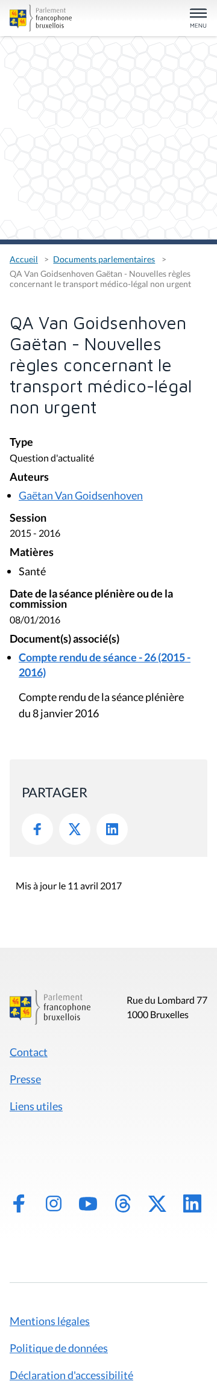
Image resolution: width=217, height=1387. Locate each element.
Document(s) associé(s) (64, 639)
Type (21, 442)
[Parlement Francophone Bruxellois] (41, 18)
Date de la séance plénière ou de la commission (91, 599)
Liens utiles (36, 1106)
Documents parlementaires (104, 259)
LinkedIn (112, 829)
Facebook (37, 829)
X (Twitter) (157, 1203)
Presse (25, 1079)
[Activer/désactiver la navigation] (198, 18)
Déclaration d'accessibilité (71, 1375)
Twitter (74, 829)
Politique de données (59, 1348)
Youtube (88, 1203)
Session (28, 518)
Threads (123, 1203)
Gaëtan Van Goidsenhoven (81, 495)
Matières (32, 552)
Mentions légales (50, 1320)
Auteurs (29, 477)
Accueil (24, 259)
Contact (29, 1051)
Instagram (54, 1203)
